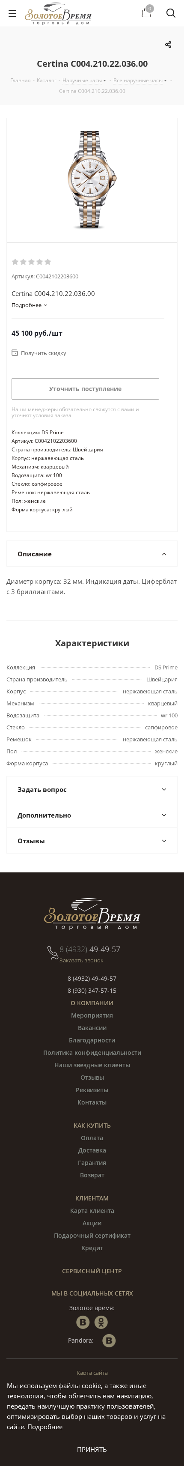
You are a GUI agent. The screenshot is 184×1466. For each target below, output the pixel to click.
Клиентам (92, 1198)
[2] (24, 262)
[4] (40, 262)
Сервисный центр (92, 1271)
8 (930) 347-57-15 (92, 990)
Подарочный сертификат (92, 1235)
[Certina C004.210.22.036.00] (92, 180)
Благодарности (92, 1040)
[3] (32, 262)
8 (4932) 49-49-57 (92, 978)
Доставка (92, 1150)
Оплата (92, 1138)
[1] (16, 262)
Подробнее (44, 1426)
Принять (92, 1449)
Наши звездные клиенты (92, 1065)
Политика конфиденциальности (92, 1052)
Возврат (92, 1175)
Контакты (92, 1102)
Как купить (92, 1125)
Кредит (92, 1248)
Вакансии (92, 1028)
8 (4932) (89, 949)
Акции (92, 1223)
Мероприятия (92, 1015)
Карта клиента (92, 1210)
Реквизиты (92, 1090)
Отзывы (92, 1077)
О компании (92, 1003)
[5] (48, 262)
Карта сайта (92, 1372)
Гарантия (92, 1162)
